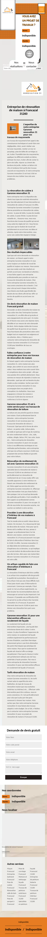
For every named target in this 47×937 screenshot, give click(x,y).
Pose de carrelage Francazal (22, 871)
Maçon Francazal (10, 870)
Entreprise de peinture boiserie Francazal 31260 (34, 882)
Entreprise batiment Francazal (11, 877)
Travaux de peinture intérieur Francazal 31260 (34, 896)
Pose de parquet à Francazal (10, 901)
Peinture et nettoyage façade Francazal (23, 881)
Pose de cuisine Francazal (10, 885)
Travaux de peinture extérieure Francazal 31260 (23, 893)
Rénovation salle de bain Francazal (11, 893)
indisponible (29, 35)
